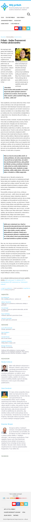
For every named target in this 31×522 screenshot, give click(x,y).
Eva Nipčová (5, 297)
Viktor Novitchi (6, 302)
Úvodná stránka (18, 37)
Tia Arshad (4, 308)
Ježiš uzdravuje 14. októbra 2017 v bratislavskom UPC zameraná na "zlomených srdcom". (14, 282)
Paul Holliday (5, 314)
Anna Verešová (6, 388)
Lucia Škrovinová (6, 328)
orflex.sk (26, 519)
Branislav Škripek (7, 424)
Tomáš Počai (5, 337)
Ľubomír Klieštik (6, 341)
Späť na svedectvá (7, 288)
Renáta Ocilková (6, 362)
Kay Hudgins (5, 332)
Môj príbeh (15, 5)
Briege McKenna (6, 346)
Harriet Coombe (6, 318)
